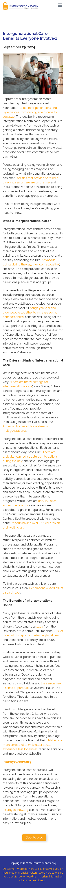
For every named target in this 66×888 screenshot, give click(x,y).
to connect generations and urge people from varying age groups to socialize (30, 112)
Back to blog (34, 837)
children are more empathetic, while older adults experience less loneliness (32, 745)
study (39, 626)
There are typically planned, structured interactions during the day (30, 456)
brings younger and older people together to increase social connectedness (30, 312)
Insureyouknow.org (15, 810)
